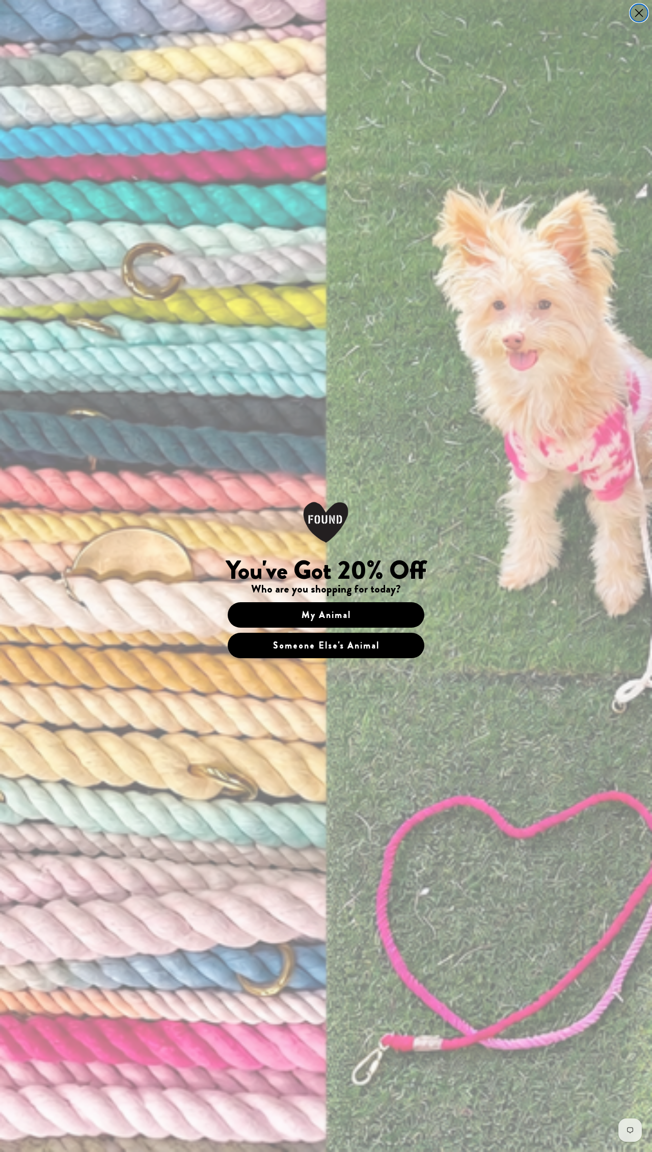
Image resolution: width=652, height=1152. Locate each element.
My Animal (326, 615)
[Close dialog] (639, 13)
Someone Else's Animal (326, 645)
